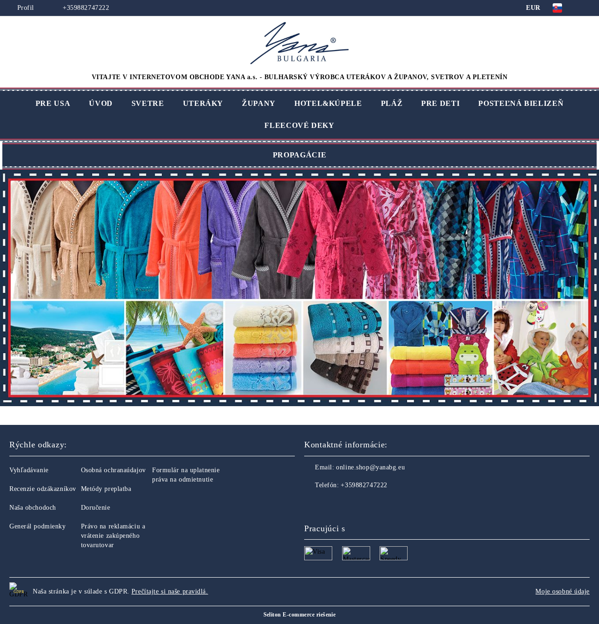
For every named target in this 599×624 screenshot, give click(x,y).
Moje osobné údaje (562, 591)
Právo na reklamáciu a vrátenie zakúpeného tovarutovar (113, 536)
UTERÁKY (203, 103)
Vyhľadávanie (29, 470)
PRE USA (53, 103)
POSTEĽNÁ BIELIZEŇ (520, 103)
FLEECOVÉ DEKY (299, 125)
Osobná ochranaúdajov (113, 470)
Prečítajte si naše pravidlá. (169, 591)
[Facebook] (311, 504)
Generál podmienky (37, 526)
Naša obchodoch (32, 507)
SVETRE (147, 103)
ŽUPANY (259, 103)
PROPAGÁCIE (299, 155)
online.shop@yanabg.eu (370, 467)
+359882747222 (85, 7)
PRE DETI (440, 103)
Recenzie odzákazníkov (42, 488)
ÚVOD (101, 103)
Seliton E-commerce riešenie (299, 614)
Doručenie (95, 507)
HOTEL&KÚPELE (328, 103)
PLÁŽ (392, 103)
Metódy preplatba (106, 488)
